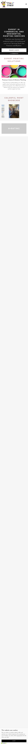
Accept (14, 740)
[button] (26, 4)
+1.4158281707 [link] (14, 53)
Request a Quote (14, 50)
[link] (8, 4)
